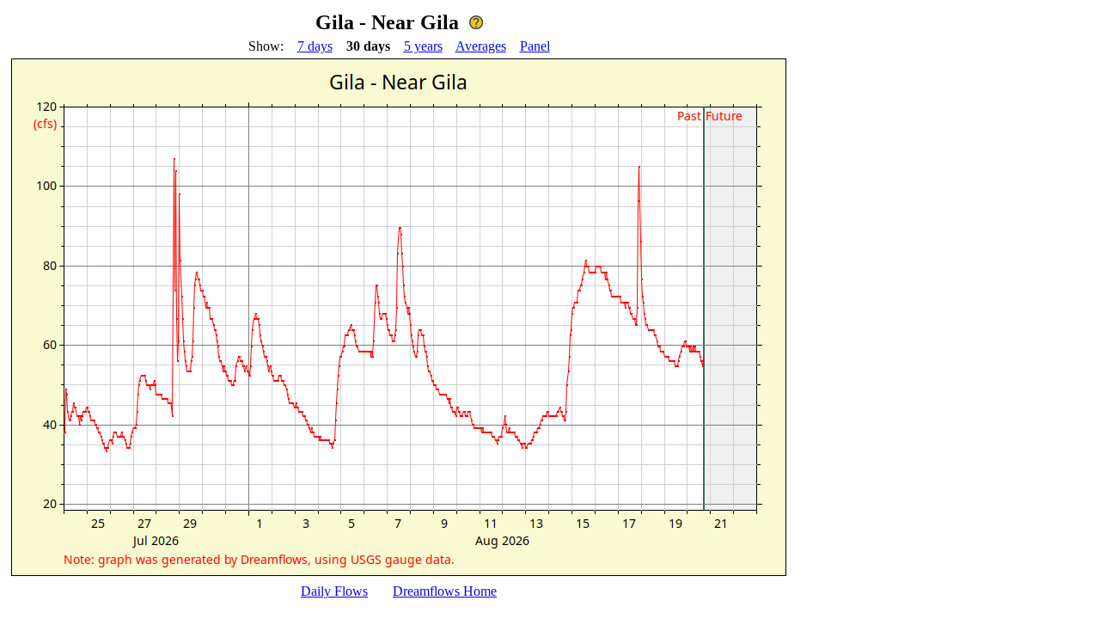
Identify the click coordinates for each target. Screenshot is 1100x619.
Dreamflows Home (445, 591)
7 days (315, 46)
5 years (423, 46)
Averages (480, 46)
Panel (535, 46)
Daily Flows (334, 591)
